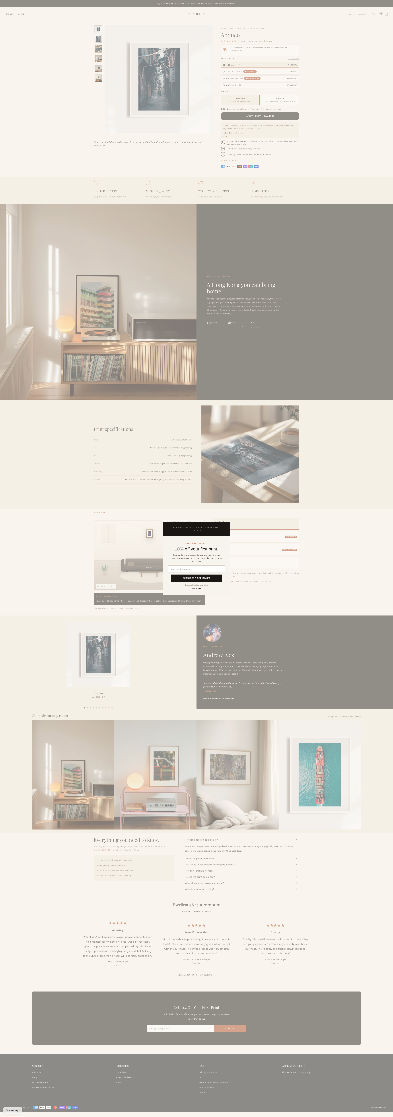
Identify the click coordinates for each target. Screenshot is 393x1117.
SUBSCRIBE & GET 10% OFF (196, 578)
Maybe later (196, 588)
